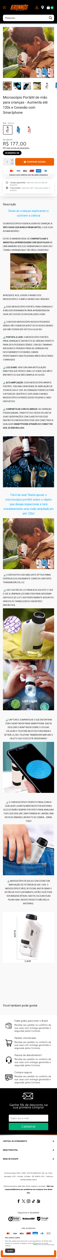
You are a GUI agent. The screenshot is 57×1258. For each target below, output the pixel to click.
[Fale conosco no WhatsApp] (44, 1244)
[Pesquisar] (50, 18)
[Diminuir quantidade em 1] (12, 163)
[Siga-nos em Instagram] (28, 1201)
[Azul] (18, 130)
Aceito (10, 1251)
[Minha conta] (36, 7)
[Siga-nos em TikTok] (33, 1201)
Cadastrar (28, 1126)
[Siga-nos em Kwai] (38, 1201)
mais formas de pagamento (17, 148)
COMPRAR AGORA (36, 161)
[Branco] (7, 130)
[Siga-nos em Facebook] (18, 1201)
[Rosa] (29, 130)
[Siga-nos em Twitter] (23, 1201)
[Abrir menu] (4, 7)
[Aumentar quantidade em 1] (12, 160)
